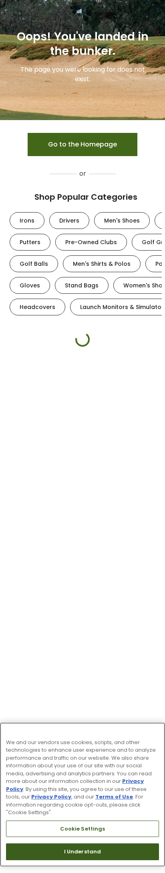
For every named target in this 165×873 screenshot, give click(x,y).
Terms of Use (114, 797)
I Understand (82, 851)
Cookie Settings (82, 829)
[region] (82, 794)
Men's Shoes (122, 221)
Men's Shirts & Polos (102, 264)
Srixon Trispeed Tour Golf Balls (37, 455)
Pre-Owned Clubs (91, 242)
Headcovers (37, 307)
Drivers (69, 221)
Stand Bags (82, 285)
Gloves (30, 285)
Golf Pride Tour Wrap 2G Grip (97, 455)
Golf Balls (34, 264)
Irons (27, 221)
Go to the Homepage (82, 144)
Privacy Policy (51, 797)
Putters (30, 242)
